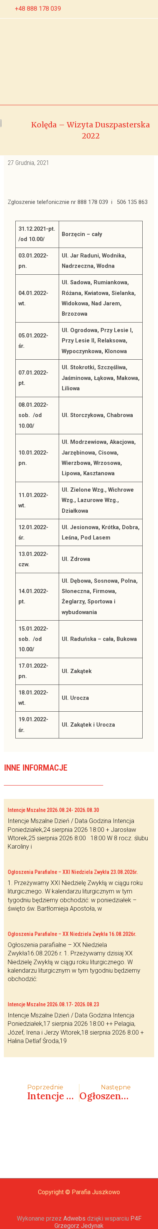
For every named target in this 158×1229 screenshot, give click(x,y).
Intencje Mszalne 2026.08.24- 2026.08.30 (53, 810)
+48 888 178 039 (38, 8)
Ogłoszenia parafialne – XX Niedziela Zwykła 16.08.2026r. (72, 934)
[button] (39, 61)
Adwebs (74, 1218)
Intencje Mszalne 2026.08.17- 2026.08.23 (53, 1004)
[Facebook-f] (123, 9)
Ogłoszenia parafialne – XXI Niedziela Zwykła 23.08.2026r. (73, 872)
